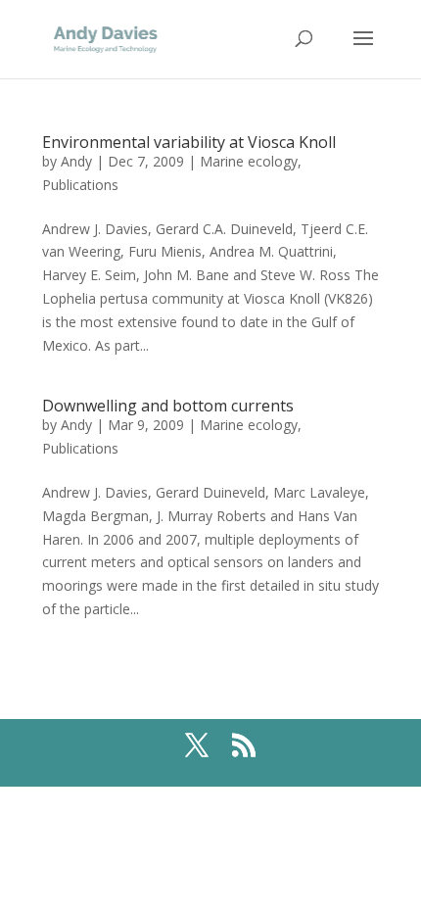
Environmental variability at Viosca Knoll (189, 142)
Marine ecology (249, 161)
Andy (76, 161)
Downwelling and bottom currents (168, 405)
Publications (80, 184)
